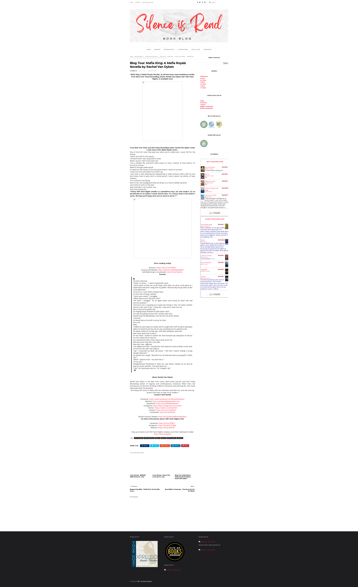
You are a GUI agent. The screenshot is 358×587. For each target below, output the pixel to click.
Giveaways (207, 49)
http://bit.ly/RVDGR (167, 412)
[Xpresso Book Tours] (145, 566)
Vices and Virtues (210, 167)
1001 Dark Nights (139, 56)
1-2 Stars (203, 88)
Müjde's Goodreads (206, 106)
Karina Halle (205, 257)
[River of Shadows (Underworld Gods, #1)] (227, 267)
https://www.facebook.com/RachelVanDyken (167, 399)
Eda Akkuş (204, 241)
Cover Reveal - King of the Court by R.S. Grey (161, 476)
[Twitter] (199, 2)
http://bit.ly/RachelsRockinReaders (173, 416)
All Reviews (204, 76)
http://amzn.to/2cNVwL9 (166, 410)
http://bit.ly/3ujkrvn (175, 272)
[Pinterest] (204, 2)
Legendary (204, 269)
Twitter (202, 104)
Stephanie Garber (206, 271)
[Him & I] (202, 178)
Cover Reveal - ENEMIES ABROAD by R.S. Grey (138, 476)
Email (202, 101)
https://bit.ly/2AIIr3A (166, 427)
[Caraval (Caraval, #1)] (227, 281)
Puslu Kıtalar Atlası (206, 224)
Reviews (137, 2)
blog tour (162, 56)
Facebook (203, 103)
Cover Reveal (183, 49)
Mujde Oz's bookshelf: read (214, 219)
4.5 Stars (203, 80)
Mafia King (170, 56)
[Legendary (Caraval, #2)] (227, 274)
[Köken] (227, 244)
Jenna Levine (209, 196)
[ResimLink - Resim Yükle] (174, 562)
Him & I (207, 174)
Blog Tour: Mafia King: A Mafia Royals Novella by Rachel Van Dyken (183, 476)
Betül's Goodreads (206, 108)
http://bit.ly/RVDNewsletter (167, 403)
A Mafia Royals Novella (151, 56)
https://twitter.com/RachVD (166, 408)
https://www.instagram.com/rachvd (167, 406)
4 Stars (202, 82)
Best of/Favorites (148, 2)
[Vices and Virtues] (202, 171)
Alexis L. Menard (209, 168)
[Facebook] (197, 2)
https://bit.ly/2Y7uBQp (167, 425)
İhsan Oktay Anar (206, 226)
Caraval (203, 276)
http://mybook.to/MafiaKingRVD (171, 270)
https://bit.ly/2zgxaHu (162, 434)
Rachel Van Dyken (180, 56)
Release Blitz (169, 49)
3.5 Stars (203, 84)
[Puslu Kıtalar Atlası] (227, 228)
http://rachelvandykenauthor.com (166, 401)
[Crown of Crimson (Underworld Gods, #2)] (227, 260)
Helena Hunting (209, 175)
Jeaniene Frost (209, 191)
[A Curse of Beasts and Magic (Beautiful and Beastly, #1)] (202, 192)
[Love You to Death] (202, 199)
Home (131, 2)
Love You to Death (210, 195)
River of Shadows (206, 262)
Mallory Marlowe (209, 182)
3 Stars (202, 86)
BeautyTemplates (146, 581)
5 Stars (202, 78)
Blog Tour (196, 49)
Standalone (190, 56)
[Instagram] (202, 2)
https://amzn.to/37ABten (166, 267)
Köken (203, 240)
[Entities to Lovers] (202, 185)
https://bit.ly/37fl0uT (166, 423)
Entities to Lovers (210, 181)
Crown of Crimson (206, 255)
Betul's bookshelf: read (215, 161)
